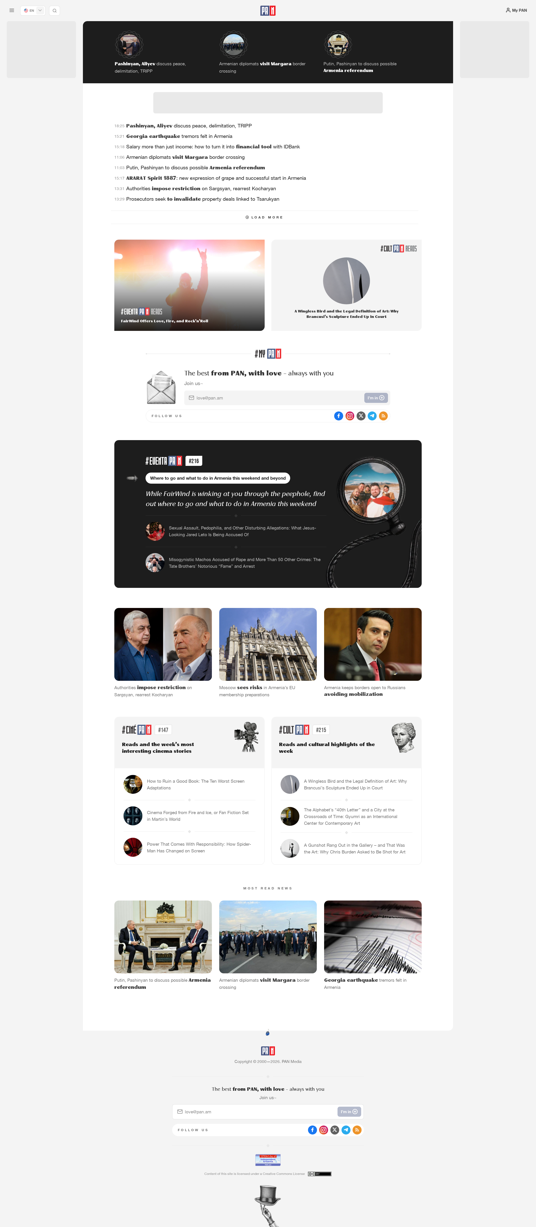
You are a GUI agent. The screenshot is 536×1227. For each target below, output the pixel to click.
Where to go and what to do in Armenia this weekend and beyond (218, 478)
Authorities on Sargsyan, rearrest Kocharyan (201, 188)
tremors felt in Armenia (179, 136)
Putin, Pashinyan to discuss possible (195, 167)
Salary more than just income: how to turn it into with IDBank (213, 147)
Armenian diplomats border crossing (185, 157)
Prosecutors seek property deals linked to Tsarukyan (202, 199)
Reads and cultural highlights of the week (327, 748)
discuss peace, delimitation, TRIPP (189, 126)
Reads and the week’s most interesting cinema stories (158, 748)
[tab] (336, 182)
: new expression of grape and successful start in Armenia (216, 178)
